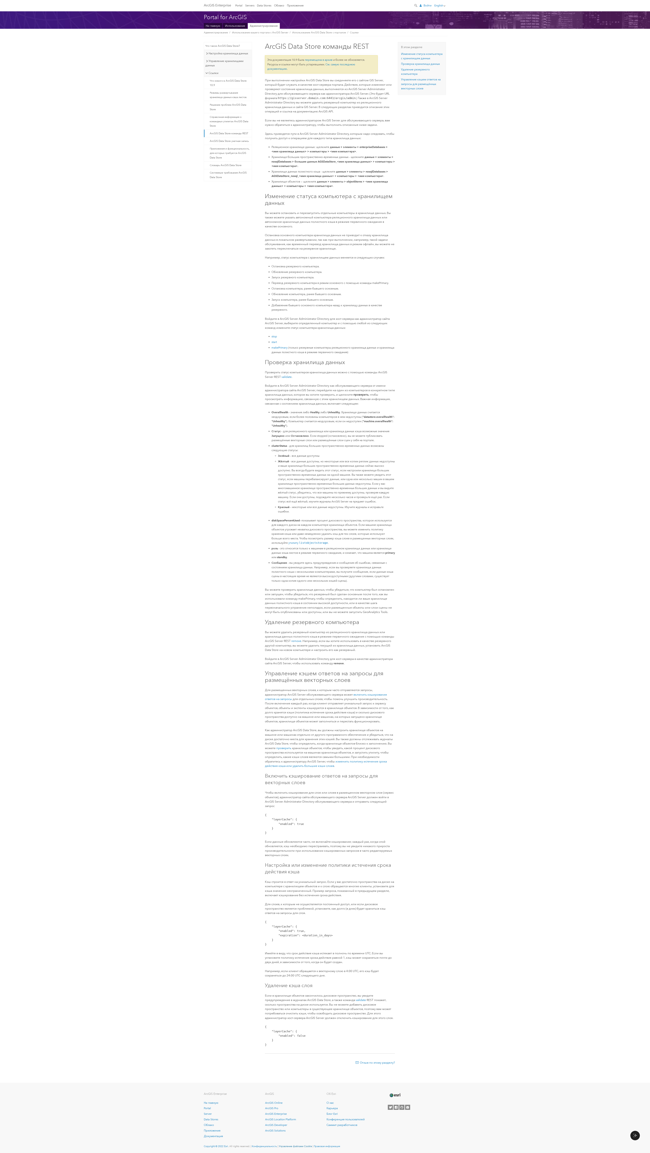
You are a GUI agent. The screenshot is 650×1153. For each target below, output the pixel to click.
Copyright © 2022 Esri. (216, 1146)
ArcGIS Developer (276, 1125)
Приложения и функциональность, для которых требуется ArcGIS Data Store (230, 153)
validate (286, 377)
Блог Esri (332, 1113)
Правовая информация (327, 1146)
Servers (249, 5)
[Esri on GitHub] (401, 1107)
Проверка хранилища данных (420, 64)
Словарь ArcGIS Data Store (226, 165)
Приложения (295, 5)
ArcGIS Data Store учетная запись (229, 141)
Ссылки (354, 32)
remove (296, 641)
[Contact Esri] (407, 1107)
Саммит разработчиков (342, 1125)
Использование (235, 25)
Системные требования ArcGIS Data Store (228, 175)
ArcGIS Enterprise (217, 5)
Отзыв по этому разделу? (377, 1062)
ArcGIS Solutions (275, 1130)
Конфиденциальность (264, 1146)
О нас (330, 1102)
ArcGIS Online (274, 1102)
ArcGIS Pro (271, 1108)
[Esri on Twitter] (390, 1107)
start (274, 342)
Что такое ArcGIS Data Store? (222, 45)
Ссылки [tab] (213, 73)
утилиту (308, 542)
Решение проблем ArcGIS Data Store (228, 107)
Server (208, 1113)
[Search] (416, 5)
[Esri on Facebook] (396, 1107)
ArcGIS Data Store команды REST (229, 133)
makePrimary (280, 347)
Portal (238, 5)
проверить (283, 748)
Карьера (332, 1108)
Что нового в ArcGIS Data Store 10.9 (228, 83)
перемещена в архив (318, 59)
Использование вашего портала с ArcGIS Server (260, 32)
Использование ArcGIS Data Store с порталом (319, 32)
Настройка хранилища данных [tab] (228, 53)
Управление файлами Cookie (295, 1146)
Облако (279, 5)
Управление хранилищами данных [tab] (224, 63)
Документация (213, 1136)
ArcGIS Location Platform (280, 1119)
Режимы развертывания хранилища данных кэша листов (228, 95)
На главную (213, 25)
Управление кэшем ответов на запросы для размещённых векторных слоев (421, 84)
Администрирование (264, 25)
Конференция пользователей (346, 1119)
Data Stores (264, 5)
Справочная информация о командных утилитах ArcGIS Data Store (229, 121)
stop (274, 336)
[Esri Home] (395, 1095)
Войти (427, 5)
